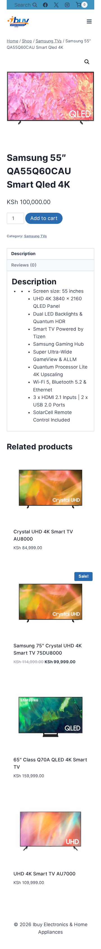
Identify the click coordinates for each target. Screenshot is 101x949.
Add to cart (44, 218)
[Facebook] (45, 4)
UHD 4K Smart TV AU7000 (44, 874)
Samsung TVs (35, 236)
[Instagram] (67, 4)
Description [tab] (23, 253)
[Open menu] (89, 21)
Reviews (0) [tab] (23, 265)
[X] (56, 4)
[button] (87, 62)
